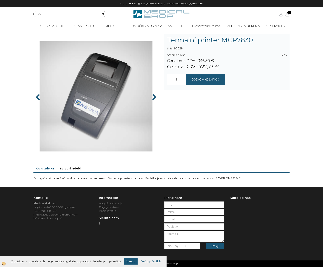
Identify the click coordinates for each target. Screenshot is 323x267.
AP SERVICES (275, 26)
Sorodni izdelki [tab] (70, 168)
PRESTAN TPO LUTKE (84, 26)
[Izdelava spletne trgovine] (174, 263)
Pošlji (215, 246)
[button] (154, 97)
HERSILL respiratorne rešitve (201, 26)
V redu (131, 261)
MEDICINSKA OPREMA (243, 26)
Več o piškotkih (151, 261)
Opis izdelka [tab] (45, 168)
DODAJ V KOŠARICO (205, 79)
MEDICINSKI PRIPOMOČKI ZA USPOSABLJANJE (140, 26)
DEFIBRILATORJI (50, 26)
